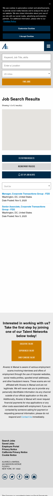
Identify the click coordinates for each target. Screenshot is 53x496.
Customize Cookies (26, 28)
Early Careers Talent (26, 358)
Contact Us (26, 416)
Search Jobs (8, 440)
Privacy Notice (9, 449)
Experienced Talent (26, 351)
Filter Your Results (26, 158)
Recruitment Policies (26, 166)
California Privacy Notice (14, 452)
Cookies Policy (9, 21)
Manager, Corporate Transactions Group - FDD (26, 193)
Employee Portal (10, 446)
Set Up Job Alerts (28, 175)
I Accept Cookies (26, 36)
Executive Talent (26, 344)
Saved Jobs (8, 443)
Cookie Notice (9, 455)
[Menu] (48, 46)
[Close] (50, 4)
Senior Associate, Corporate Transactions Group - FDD (23, 208)
